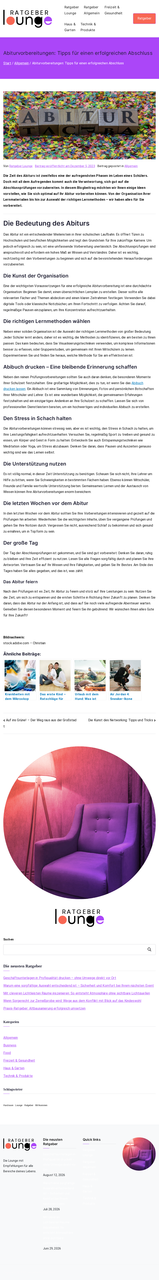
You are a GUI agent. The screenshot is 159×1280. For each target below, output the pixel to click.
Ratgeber (144, 18)
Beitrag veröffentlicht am (65, 166)
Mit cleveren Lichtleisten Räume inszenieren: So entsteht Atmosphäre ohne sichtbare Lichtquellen (76, 993)
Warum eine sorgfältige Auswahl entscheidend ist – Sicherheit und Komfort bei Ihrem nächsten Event (78, 986)
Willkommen (41, 1105)
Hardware (8, 1105)
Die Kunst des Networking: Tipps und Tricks (120, 720)
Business (9, 1045)
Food (7, 1053)
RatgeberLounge (71, 10)
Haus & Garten (13, 1068)
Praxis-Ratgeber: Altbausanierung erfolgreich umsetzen (44, 1008)
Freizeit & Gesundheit (19, 1060)
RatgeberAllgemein (91, 10)
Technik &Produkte (88, 27)
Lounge (18, 1105)
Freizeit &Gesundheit (114, 10)
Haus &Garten (70, 27)
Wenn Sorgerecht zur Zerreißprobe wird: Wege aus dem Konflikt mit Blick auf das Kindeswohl (72, 1001)
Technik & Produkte (18, 1076)
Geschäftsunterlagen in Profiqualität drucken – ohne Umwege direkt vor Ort (59, 978)
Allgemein (131, 166)
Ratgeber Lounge (21, 166)
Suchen (8, 939)
